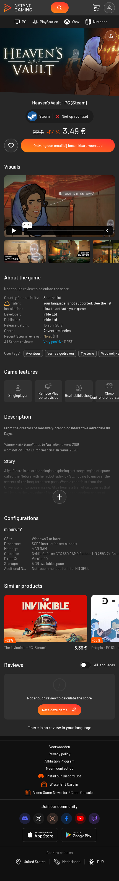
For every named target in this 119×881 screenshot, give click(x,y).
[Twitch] (94, 818)
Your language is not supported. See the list (77, 303)
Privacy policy (59, 754)
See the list (52, 297)
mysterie (87, 353)
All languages (104, 665)
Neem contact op (59, 768)
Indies (66, 330)
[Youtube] (80, 818)
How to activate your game (64, 308)
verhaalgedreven (60, 353)
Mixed (48, 336)
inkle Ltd (50, 314)
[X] (38, 818)
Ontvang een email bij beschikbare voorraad (67, 145)
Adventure (51, 330)
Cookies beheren (59, 852)
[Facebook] (66, 818)
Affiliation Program (59, 761)
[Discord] (24, 818)
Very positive (53, 342)
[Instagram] (52, 818)
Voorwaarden (59, 747)
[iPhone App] (40, 835)
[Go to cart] (96, 8)
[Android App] (78, 835)
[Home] (18, 8)
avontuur (33, 353)
